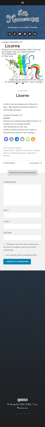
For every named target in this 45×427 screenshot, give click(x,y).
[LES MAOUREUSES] (22, 16)
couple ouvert (9, 150)
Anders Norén (26, 413)
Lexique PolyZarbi (14, 148)
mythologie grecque (18, 153)
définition (20, 150)
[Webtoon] (35, 34)
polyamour (32, 153)
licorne (6, 153)
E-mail (7, 221)
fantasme (29, 150)
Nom (6, 210)
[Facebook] (15, 34)
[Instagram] (10, 34)
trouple (7, 155)
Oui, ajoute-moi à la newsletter (21, 255)
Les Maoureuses (27, 406)
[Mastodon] (25, 34)
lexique (37, 150)
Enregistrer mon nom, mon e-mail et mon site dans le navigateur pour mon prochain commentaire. (21, 247)
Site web (7, 233)
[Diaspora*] (30, 34)
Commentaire (9, 182)
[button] (6, 139)
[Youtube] (20, 34)
